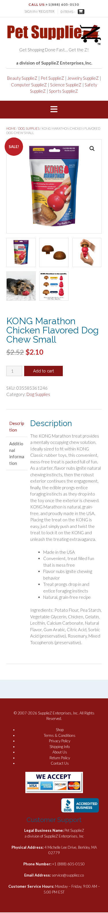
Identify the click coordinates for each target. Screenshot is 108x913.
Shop (60, 729)
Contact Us (60, 763)
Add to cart (43, 371)
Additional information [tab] (16, 453)
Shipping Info (60, 746)
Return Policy (60, 757)
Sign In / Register (39, 11)
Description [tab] (16, 426)
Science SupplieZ (66, 84)
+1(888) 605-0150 (62, 4)
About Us (59, 752)
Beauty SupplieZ (22, 78)
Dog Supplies (28, 128)
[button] (54, 110)
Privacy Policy (59, 741)
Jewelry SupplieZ (83, 78)
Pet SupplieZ (52, 78)
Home (11, 128)
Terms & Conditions (59, 735)
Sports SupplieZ (63, 91)
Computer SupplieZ (29, 84)
